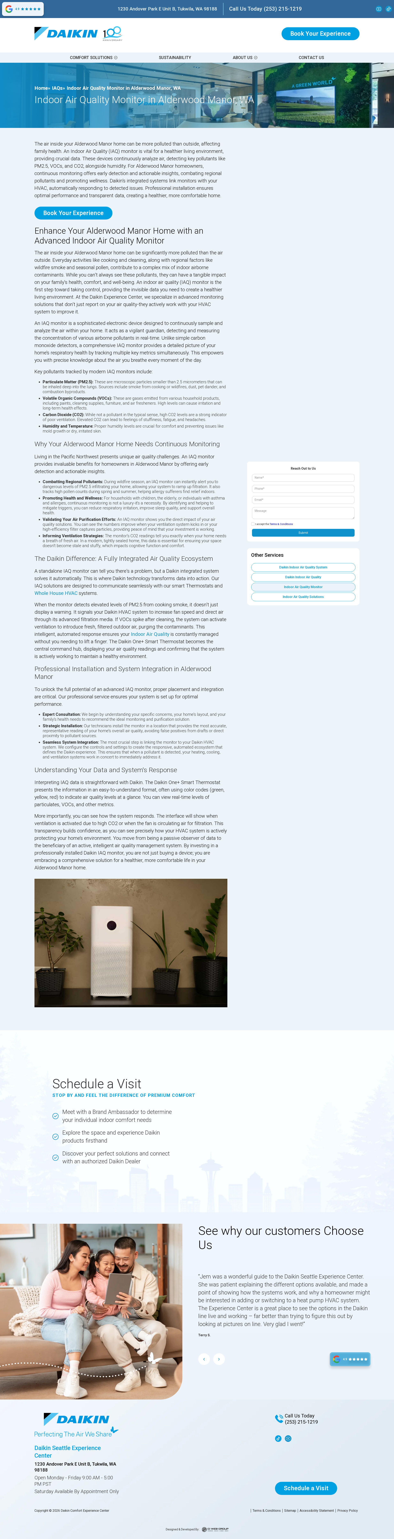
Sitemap (290, 1511)
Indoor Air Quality (150, 634)
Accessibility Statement (317, 1511)
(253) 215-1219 (301, 1422)
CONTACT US (311, 57)
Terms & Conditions (281, 524)
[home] (66, 33)
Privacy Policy (347, 1511)
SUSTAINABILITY (175, 57)
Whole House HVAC (56, 593)
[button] (93, 58)
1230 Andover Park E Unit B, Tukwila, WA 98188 (167, 9)
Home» (42, 88)
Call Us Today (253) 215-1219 (265, 9)
